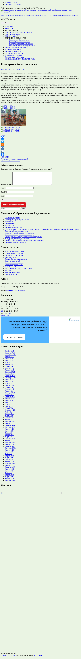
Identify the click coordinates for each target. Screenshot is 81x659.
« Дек (3, 315)
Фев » (8, 315)
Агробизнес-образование (14, 255)
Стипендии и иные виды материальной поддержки (23, 237)
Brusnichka (20, 69)
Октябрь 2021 (10, 425)
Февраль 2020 (10, 459)
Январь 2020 (9, 461)
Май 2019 (8, 473)
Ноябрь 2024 (9, 374)
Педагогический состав (13, 227)
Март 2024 (9, 387)
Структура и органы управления (17, 220)
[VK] (40, 151)
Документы (9, 221)
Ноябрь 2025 (9, 351)
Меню (6, 23)
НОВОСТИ (9, 28)
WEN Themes (38, 655)
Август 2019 (9, 469)
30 (10, 313)
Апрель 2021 (9, 435)
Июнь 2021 (9, 431)
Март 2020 (9, 457)
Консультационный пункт (14, 57)
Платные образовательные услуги (17, 231)
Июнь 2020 (9, 452)
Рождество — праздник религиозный (14, 159)
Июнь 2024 (9, 381)
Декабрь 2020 (10, 442)
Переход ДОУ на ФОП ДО (14, 51)
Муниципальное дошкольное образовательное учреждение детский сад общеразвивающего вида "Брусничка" (40, 15)
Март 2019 (9, 476)
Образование (9, 223)
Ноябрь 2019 (9, 465)
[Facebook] (40, 137)
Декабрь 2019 (10, 463)
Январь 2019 (9, 478)
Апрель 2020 (9, 456)
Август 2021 (9, 429)
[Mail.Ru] (40, 147)
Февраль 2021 (10, 438)
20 (2, 311)
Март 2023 (9, 408)
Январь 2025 (9, 370)
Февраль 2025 (10, 368)
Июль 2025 (9, 359)
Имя (3, 188)
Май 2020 (8, 454)
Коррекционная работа (13, 49)
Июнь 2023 (9, 402)
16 (10, 309)
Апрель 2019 (9, 475)
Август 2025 (9, 357)
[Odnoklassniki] (40, 144)
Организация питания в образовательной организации (25, 240)
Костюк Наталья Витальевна (19, 42)
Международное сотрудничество (17, 239)
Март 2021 (9, 437)
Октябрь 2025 (10, 353)
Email (3, 192)
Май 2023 (8, 404)
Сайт (2, 196)
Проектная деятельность (14, 265)
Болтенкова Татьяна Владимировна (22, 46)
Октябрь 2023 (10, 397)
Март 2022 (9, 416)
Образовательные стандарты (15, 242)
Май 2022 (8, 412)
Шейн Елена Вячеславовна (19, 40)
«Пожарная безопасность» (10, 161)
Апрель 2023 (9, 406)
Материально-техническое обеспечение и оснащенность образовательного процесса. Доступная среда (42, 229)
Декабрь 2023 (10, 393)
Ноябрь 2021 (9, 423)
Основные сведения (12, 218)
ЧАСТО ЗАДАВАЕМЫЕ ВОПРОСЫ (18, 32)
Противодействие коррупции (15, 47)
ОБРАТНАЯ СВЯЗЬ (12, 34)
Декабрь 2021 (10, 421)
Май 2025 (8, 362)
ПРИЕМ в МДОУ (11, 36)
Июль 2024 (9, 379)
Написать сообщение (14, 337)
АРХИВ (8, 270)
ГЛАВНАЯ (9, 26)
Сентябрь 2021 (10, 427)
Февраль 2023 (10, 410)
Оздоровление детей (12, 261)
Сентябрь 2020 (10, 448)
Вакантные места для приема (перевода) (19, 235)
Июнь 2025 (9, 360)
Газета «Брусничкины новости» (16, 259)
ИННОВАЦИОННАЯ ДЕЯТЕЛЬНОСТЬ (20, 59)
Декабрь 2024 (10, 372)
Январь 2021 (9, 440)
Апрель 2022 (9, 414)
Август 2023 (9, 398)
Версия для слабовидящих (13, 205)
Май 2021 (8, 433)
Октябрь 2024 (10, 376)
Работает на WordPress (9, 655)
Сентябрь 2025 (10, 355)
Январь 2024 (9, 391)
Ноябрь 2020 (9, 444)
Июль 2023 (9, 400)
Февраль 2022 (10, 418)
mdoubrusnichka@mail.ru (13, 4)
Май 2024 (8, 383)
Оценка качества (11, 274)
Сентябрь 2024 (10, 378)
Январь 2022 (9, 419)
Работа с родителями (12, 272)
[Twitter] (40, 141)
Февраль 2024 (10, 389)
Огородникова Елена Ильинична (21, 44)
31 (12, 313)
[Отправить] (40, 154)
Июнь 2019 (9, 471)
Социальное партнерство (14, 53)
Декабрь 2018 (10, 480)
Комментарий (6, 184)
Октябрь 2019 (10, 467)
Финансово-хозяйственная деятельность (19, 233)
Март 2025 (9, 366)
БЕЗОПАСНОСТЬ (11, 267)
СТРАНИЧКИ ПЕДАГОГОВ (15, 253)
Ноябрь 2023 (9, 395)
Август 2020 (9, 450)
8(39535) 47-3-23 (11, 2)
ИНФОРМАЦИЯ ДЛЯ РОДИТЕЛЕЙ (18, 268)
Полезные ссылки (11, 257)
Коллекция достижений (13, 55)
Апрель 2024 (9, 385)
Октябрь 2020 (10, 446)
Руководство (9, 225)
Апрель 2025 (9, 364)
